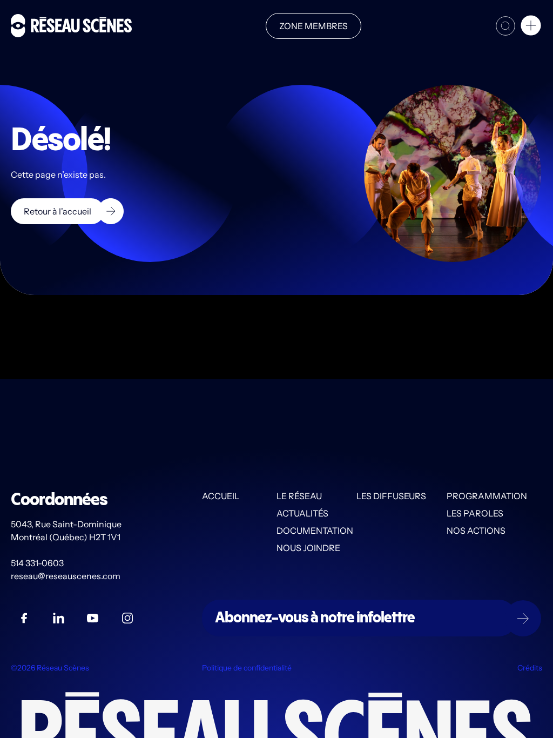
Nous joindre (308, 548)
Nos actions (476, 530)
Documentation (314, 530)
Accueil (220, 496)
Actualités (302, 513)
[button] (531, 27)
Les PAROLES (475, 513)
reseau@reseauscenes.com (66, 576)
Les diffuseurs (391, 496)
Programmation (487, 496)
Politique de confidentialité (247, 668)
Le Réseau (299, 496)
